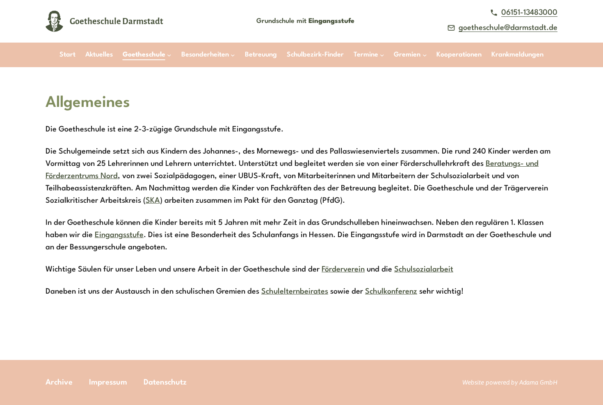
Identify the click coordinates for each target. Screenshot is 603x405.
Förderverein (343, 269)
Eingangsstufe (119, 235)
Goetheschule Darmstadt (116, 21)
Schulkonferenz (391, 291)
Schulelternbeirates (294, 291)
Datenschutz (165, 382)
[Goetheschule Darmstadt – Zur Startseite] (54, 21)
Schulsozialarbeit (423, 269)
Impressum (108, 382)
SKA (153, 200)
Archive (59, 382)
